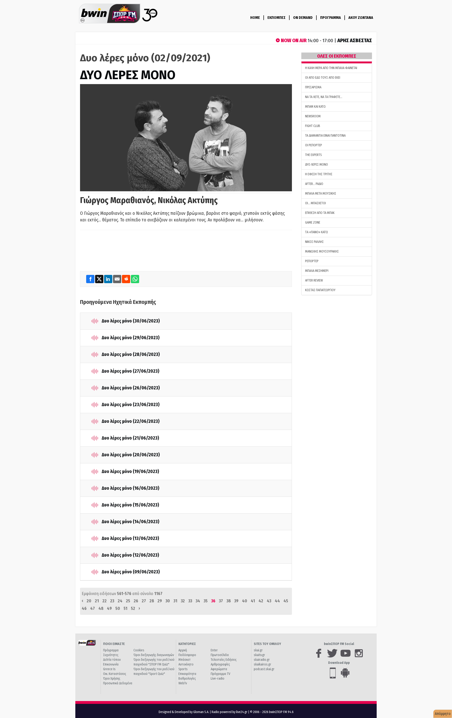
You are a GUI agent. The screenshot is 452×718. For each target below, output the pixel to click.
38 (228, 601)
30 (167, 601)
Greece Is (109, 669)
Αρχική (182, 650)
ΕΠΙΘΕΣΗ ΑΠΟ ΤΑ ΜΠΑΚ (320, 213)
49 (109, 608)
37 (221, 601)
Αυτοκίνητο (186, 664)
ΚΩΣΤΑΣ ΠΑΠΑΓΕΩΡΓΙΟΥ (320, 290)
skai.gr (258, 650)
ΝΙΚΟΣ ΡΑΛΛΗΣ (314, 242)
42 (260, 601)
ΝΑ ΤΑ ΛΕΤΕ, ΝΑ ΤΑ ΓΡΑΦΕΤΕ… (323, 97)
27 (144, 601)
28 (151, 601)
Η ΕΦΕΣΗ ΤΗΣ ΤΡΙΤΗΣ (318, 174)
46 (84, 608)
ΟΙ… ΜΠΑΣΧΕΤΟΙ (315, 203)
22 (104, 601)
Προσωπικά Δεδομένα (117, 683)
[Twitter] (99, 279)
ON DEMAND (303, 17)
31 (175, 601)
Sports (183, 669)
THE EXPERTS (313, 155)
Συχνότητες (110, 655)
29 (159, 601)
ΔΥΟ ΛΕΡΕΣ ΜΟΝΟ (127, 75)
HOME (255, 17)
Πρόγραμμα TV (220, 674)
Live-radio (217, 679)
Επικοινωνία (111, 664)
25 (128, 601)
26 (136, 601)
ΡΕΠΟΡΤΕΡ (312, 261)
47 (92, 608)
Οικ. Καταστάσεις (114, 674)
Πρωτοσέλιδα (220, 655)
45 (285, 601)
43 (269, 601)
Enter (214, 650)
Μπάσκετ (184, 660)
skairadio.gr (262, 660)
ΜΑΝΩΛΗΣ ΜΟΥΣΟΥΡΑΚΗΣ (322, 251)
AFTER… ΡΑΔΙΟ (314, 184)
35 (206, 601)
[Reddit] (126, 279)
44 (277, 601)
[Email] (117, 279)
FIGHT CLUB (312, 126)
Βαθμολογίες (187, 679)
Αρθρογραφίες (220, 664)
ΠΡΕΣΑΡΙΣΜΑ (313, 87)
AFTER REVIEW (314, 280)
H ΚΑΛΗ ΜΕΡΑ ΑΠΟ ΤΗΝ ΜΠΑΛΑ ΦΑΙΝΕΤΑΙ (331, 68)
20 (89, 601)
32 (183, 601)
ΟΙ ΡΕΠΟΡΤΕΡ (313, 145)
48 (100, 608)
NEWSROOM (313, 116)
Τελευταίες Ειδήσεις (224, 660)
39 (236, 601)
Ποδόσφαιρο (187, 655)
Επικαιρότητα (187, 674)
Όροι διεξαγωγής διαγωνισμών (153, 655)
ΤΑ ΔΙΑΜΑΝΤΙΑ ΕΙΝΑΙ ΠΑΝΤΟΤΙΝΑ (325, 136)
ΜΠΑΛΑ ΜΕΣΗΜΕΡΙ (316, 271)
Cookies (138, 650)
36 (213, 601)
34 (198, 601)
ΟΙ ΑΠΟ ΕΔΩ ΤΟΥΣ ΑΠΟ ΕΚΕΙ (322, 78)
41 (253, 601)
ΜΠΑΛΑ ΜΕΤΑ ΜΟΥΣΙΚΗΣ (320, 194)
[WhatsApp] (135, 279)
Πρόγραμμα (111, 650)
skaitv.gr (259, 655)
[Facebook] (90, 279)
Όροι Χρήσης (111, 679)
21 (97, 601)
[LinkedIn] (108, 279)
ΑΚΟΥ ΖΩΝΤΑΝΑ (360, 17)
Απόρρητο (443, 713)
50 (117, 608)
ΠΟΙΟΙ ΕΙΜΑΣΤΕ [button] (114, 644)
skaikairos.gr (262, 664)
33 (190, 601)
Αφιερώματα (219, 669)
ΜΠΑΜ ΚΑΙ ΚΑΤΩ (315, 107)
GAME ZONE (312, 222)
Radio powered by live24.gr (230, 712)
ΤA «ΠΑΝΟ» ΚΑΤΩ (316, 232)
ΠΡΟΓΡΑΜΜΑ (330, 17)
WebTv (182, 683)
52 (133, 608)
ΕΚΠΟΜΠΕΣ (276, 17)
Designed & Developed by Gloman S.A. (184, 712)
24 (120, 601)
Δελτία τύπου (112, 660)
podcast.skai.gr (264, 669)
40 (244, 601)
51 (125, 608)
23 (112, 601)
